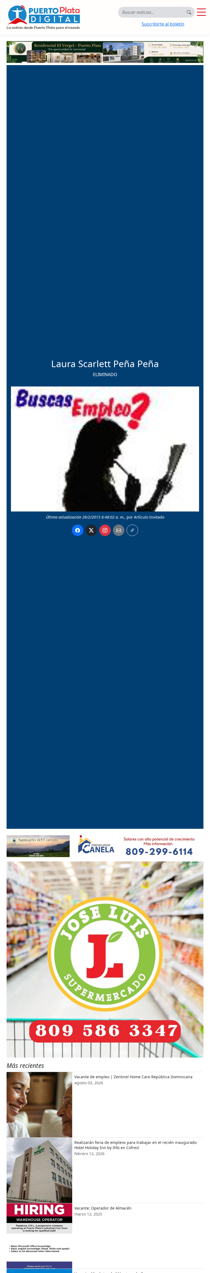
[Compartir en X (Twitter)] (91, 530)
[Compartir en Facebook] (77, 530)
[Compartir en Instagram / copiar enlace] (105, 530)
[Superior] (105, 51)
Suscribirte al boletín (163, 24)
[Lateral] (105, 959)
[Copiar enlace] (132, 530)
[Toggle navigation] (201, 12)
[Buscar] (189, 12)
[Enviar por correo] (118, 530)
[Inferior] (105, 846)
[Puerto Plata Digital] (43, 17)
